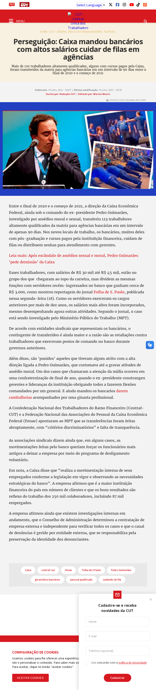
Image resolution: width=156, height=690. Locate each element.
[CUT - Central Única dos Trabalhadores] (78, 21)
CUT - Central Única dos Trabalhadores (76, 31)
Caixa (28, 570)
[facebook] (117, 4)
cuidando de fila (112, 579)
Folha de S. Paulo (109, 292)
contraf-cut (48, 570)
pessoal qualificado (81, 579)
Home (43, 31)
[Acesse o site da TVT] (12, 5)
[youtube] (131, 4)
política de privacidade (133, 662)
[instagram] (124, 4)
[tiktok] (138, 4)
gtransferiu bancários (47, 579)
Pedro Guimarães (121, 570)
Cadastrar (117, 678)
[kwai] (145, 4)
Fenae (68, 570)
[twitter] (110, 4)
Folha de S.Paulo (91, 570)
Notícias (109, 31)
